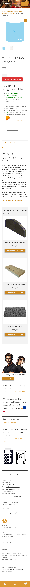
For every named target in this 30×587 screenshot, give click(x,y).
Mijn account (5, 584)
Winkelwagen (23, 583)
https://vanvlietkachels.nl (11, 489)
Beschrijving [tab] (5, 138)
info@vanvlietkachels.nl (13, 487)
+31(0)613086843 (9, 485)
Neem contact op (8, 378)
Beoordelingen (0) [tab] (7, 147)
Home (3, 9)
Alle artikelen (10, 9)
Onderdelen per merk (8, 13)
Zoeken (15, 584)
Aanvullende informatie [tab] (8, 143)
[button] (25, 20)
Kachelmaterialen (20, 9)
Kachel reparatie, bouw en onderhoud (12, 11)
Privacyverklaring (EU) (8, 569)
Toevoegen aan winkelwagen (12, 79)
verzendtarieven (21, 391)
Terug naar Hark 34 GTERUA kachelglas (13, 200)
